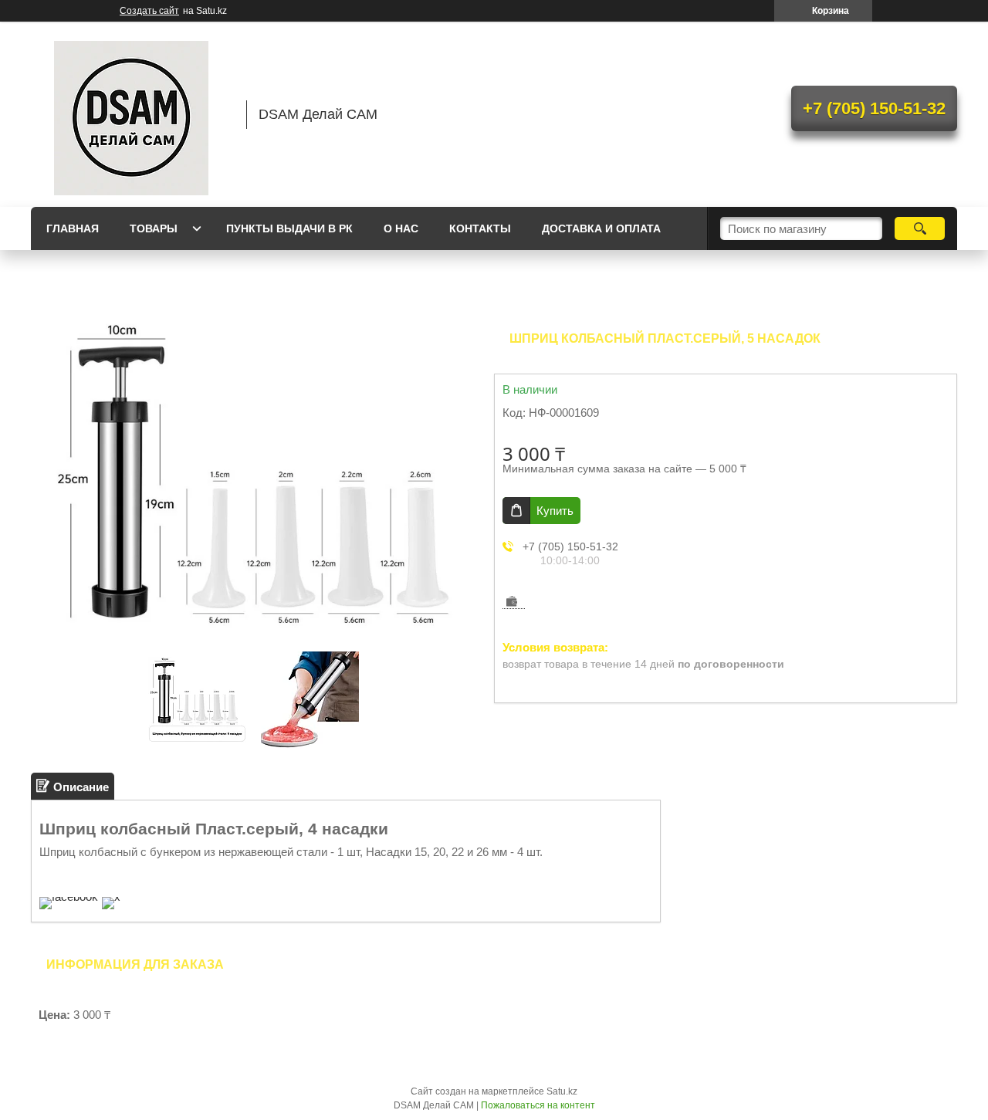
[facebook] (68, 896)
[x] (111, 896)
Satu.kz (561, 1091)
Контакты (480, 228)
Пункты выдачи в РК (289, 228)
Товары (154, 228)
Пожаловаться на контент (538, 1105)
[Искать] (920, 228)
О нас (401, 228)
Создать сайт (149, 10)
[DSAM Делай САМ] (131, 114)
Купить (555, 510)
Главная (72, 228)
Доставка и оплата (601, 228)
